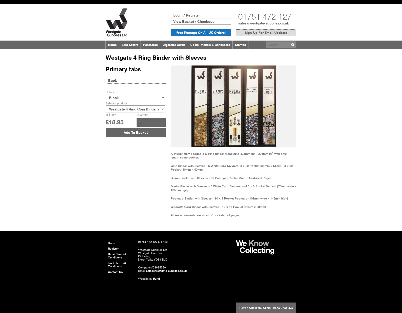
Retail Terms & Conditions (117, 255)
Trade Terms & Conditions (117, 264)
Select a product (116, 103)
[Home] (116, 36)
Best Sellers (129, 45)
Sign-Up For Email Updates (266, 32)
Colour (110, 92)
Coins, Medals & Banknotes (210, 45)
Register (113, 248)
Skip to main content (14, 2)
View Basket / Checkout (193, 21)
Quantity (142, 115)
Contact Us (115, 272)
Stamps (240, 45)
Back (112, 80)
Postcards (150, 45)
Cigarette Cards (174, 45)
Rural (156, 278)
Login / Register (186, 15)
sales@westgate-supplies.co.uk (263, 23)
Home (112, 45)
